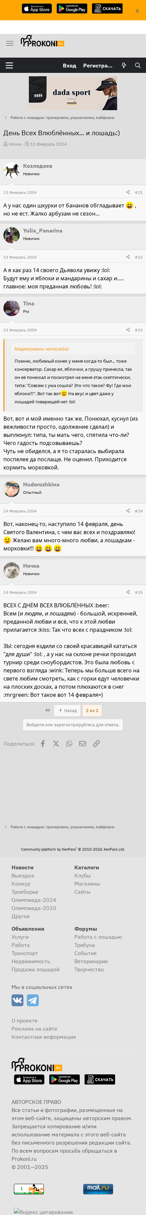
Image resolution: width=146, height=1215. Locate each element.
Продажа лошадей (35, 969)
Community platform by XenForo (73, 849)
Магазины (87, 883)
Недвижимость (31, 961)
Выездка (23, 875)
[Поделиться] (128, 192)
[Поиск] (138, 65)
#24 (139, 510)
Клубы (82, 875)
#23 (139, 329)
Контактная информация (44, 1036)
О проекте (25, 1020)
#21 (139, 192)
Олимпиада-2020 (34, 908)
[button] (9, 65)
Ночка (15, 144)
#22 (139, 257)
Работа (21, 944)
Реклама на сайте (34, 1028)
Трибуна (84, 944)
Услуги (20, 936)
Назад (70, 710)
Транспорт (25, 953)
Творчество (89, 969)
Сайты (82, 891)
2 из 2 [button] (92, 710)
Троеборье (25, 891)
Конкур (21, 883)
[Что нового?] (124, 65)
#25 (139, 592)
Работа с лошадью (98, 936)
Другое (21, 916)
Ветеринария (91, 961)
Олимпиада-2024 (34, 899)
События (85, 953)
